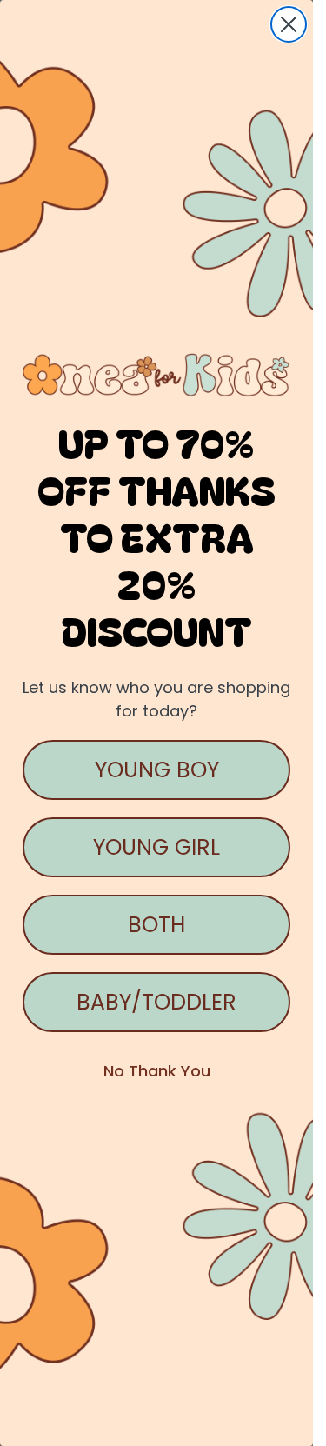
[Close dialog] (288, 24)
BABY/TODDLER (156, 1002)
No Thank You (156, 1071)
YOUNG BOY (157, 770)
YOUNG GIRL (156, 847)
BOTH (156, 925)
